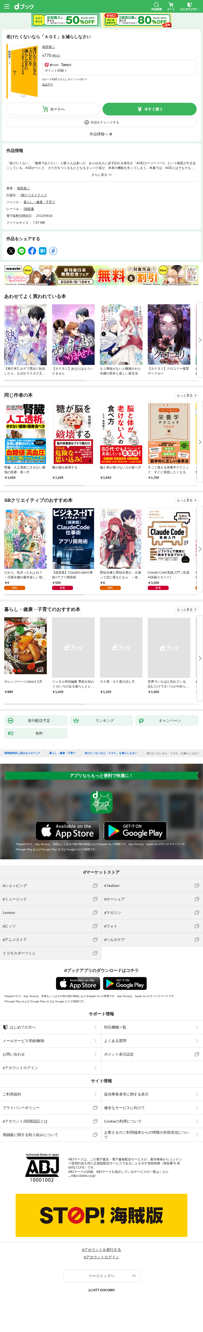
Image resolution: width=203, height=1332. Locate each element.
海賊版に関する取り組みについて (30, 1135)
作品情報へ (99, 134)
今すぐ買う (153, 109)
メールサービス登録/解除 (23, 1041)
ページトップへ (101, 1276)
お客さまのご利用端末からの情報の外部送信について (146, 1134)
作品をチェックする (105, 122)
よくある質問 (115, 1041)
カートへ (57, 109)
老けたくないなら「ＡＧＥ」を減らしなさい (111, 753)
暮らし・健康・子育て (39, 202)
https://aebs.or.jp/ (83, 1176)
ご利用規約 (12, 1094)
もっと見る (185, 395)
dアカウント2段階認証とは (25, 1121)
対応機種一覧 (115, 1027)
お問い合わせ (14, 1054)
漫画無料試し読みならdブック (22, 753)
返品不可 (47, 84)
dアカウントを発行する (101, 1250)
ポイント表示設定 (119, 1054)
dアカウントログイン (20, 1068)
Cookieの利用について (123, 1121)
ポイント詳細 (54, 70)
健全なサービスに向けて (124, 1108)
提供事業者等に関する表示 (126, 1094)
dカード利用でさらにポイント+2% (63, 79)
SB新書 (29, 209)
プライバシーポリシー (21, 1108)
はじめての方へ (23, 1027)
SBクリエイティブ (33, 195)
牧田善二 (48, 47)
